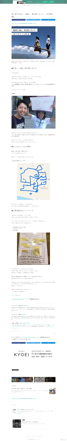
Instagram (21, 299)
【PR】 (13, 23)
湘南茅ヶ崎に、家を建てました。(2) (16, 330)
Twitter (18, 299)
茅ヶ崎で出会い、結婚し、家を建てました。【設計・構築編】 (22, 388)
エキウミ (26, 299)
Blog (21, 323)
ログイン (51, 1)
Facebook (14, 299)
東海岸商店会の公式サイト (42, 325)
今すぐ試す (45, 1)
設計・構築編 (14, 295)
